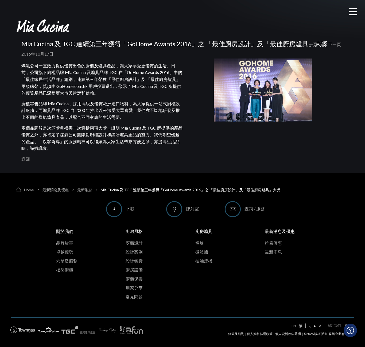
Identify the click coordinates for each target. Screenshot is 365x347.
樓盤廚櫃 (64, 269)
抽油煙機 (203, 260)
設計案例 (134, 251)
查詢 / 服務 (254, 208)
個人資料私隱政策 (260, 334)
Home (29, 190)
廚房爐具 (203, 231)
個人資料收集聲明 (288, 334)
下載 (130, 208)
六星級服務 (66, 260)
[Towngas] (23, 330)
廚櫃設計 (134, 242)
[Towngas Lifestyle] (48, 330)
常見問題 (134, 296)
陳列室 (192, 208)
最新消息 (84, 190)
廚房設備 (134, 269)
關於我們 (64, 231)
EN (294, 326)
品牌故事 (64, 242)
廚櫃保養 (134, 278)
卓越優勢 (64, 251)
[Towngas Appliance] (78, 330)
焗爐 (199, 242)
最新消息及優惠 (55, 190)
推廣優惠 (273, 242)
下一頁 (334, 44)
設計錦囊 (134, 260)
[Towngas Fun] (131, 330)
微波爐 (201, 251)
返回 (25, 158)
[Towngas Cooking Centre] (107, 330)
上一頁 (311, 44)
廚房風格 (134, 231)
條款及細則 (236, 334)
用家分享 (134, 287)
